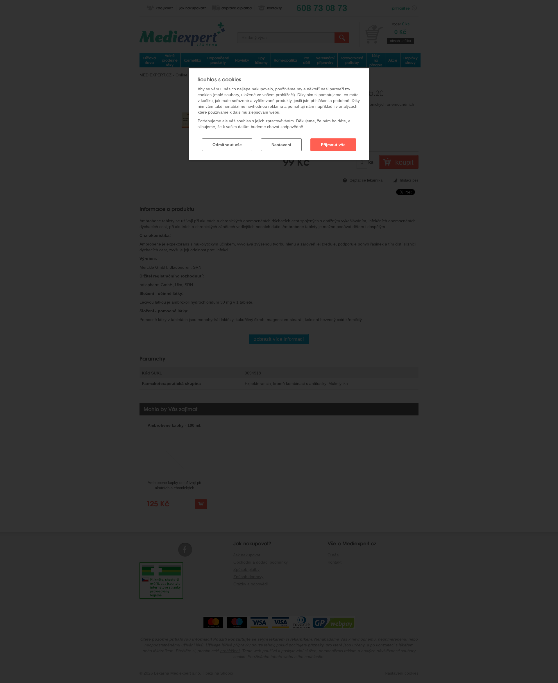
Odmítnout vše (227, 144)
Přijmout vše (333, 144)
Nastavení (281, 144)
